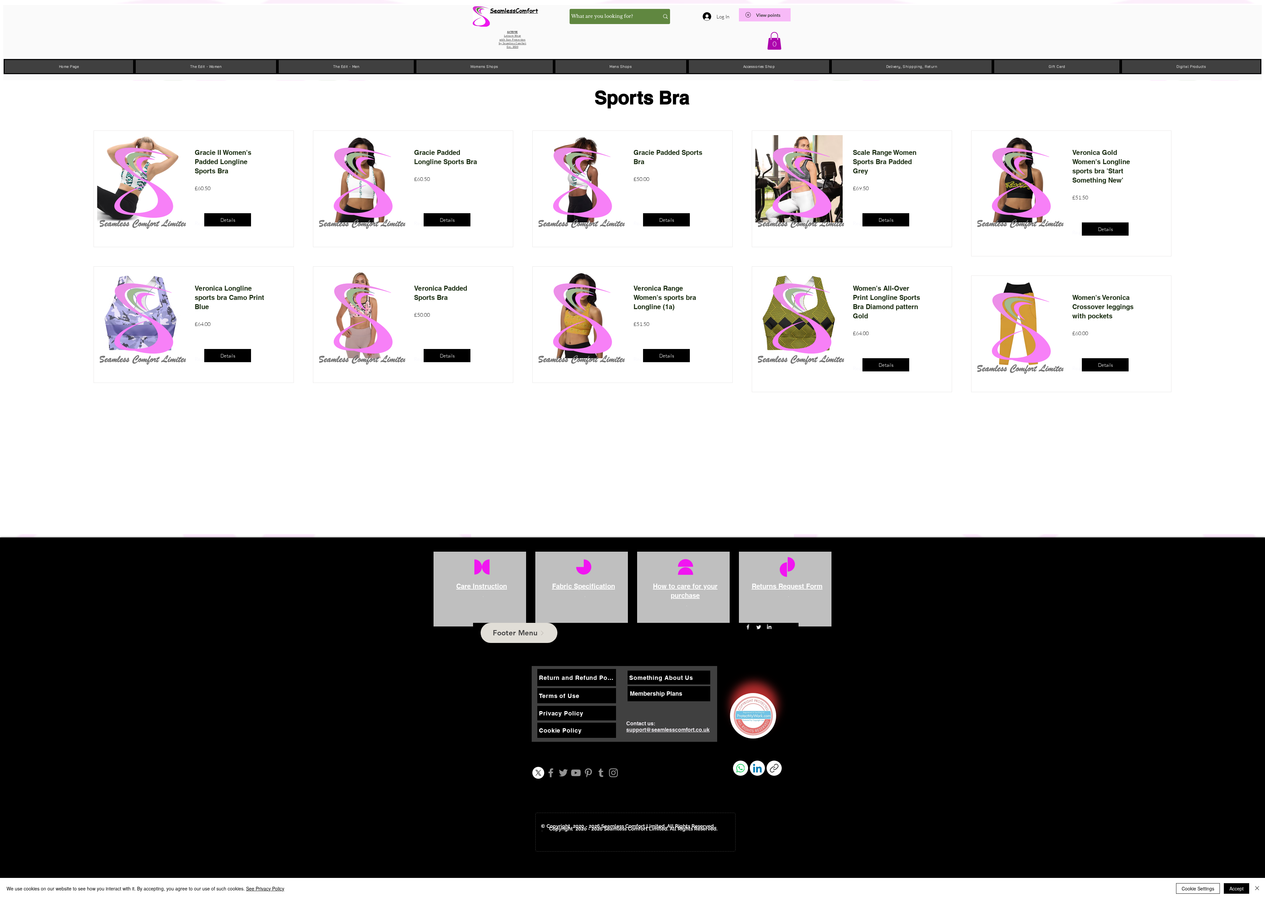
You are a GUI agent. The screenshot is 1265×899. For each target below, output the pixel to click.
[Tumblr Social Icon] (601, 773)
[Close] (1257, 888)
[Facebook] (551, 773)
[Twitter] (563, 773)
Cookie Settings (1198, 888)
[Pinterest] (588, 773)
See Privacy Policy (265, 888)
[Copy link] (774, 768)
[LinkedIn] (769, 627)
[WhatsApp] (740, 768)
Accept (1236, 888)
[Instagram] (613, 773)
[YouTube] (576, 773)
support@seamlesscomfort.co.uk (668, 730)
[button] (774, 41)
